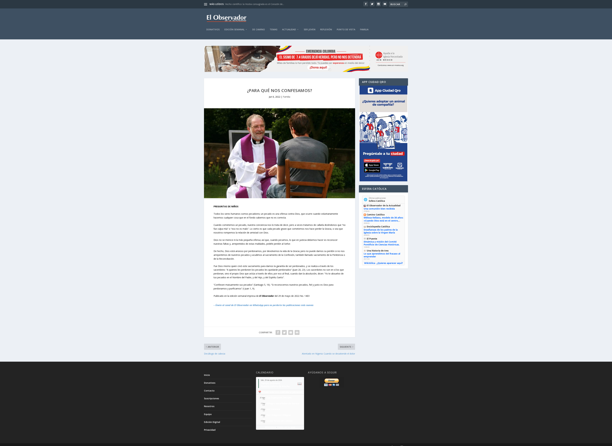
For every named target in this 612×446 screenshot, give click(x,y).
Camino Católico (376, 214)
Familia (364, 29)
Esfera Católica (377, 200)
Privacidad (209, 429)
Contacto (209, 390)
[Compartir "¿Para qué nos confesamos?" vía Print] (297, 332)
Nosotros (209, 406)
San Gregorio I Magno (279, 415)
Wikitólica (369, 263)
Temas (273, 29)
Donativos (213, 29)
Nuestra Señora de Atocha (275, 386)
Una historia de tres (378, 250)
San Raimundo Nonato (279, 397)
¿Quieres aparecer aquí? (390, 263)
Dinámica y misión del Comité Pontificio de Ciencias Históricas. (382, 243)
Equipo (208, 414)
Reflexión (326, 29)
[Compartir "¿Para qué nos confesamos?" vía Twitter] (284, 332)
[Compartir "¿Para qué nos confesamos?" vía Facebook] (278, 332)
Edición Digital (212, 422)
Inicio (207, 374)
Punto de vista (346, 29)
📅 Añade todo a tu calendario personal (280, 392)
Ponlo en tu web (286, 427)
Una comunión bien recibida (379, 208)
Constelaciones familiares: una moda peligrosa (249, 4)
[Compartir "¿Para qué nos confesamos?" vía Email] (291, 332)
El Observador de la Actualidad (384, 205)
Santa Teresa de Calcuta (280, 420)
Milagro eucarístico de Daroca (283, 403)
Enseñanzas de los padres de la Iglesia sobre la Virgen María (381, 231)
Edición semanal (234, 29)
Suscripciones (211, 398)
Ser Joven (309, 29)
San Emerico (273, 409)
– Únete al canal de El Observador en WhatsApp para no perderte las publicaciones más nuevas (263, 305)
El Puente (372, 238)
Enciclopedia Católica (378, 226)
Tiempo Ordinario (270, 383)
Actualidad (289, 29)
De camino (258, 29)
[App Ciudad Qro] (383, 133)
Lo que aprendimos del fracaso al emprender (382, 255)
